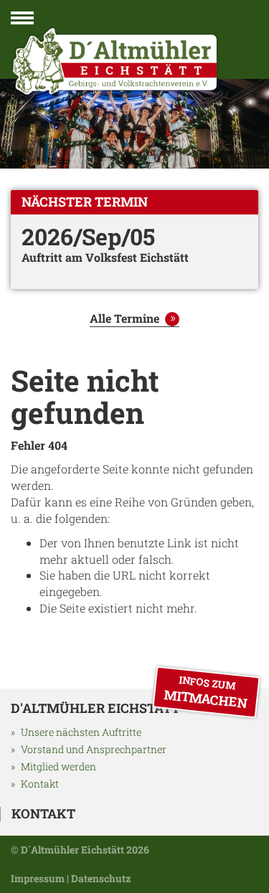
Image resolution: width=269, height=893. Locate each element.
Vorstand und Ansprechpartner (93, 749)
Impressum (38, 878)
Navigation (22, 21)
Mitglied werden (58, 766)
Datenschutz (101, 878)
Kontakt (40, 783)
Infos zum (205, 692)
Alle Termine (124, 318)
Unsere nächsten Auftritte (81, 732)
